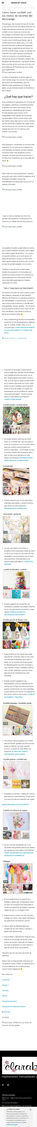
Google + (5, 985)
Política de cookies (12, 1124)
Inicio (3, 8)
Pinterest (6, 1012)
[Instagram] (8, 1085)
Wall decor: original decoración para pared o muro (17, 1099)
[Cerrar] (30, 1109)
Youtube (5, 990)
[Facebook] (3, 1085)
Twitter (5, 996)
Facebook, (6, 980)
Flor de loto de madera (10, 1103)
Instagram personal (9, 1001)
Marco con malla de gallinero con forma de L (17, 1106)
